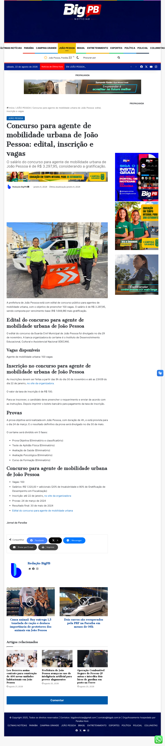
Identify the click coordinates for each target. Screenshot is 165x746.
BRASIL (81, 48)
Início (11, 107)
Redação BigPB (19, 187)
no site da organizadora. (40, 383)
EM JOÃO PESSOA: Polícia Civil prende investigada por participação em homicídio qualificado (112, 66)
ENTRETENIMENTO (97, 48)
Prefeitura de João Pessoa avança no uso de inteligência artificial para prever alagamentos (57, 675)
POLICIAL (142, 48)
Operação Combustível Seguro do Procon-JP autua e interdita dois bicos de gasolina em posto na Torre (90, 676)
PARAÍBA (29, 48)
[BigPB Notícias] (82, 12)
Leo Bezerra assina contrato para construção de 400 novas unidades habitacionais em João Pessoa (22, 676)
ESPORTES (116, 48)
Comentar (57, 700)
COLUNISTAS (150, 725)
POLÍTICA (130, 48)
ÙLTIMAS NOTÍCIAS (17, 725)
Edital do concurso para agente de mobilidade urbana (42, 510)
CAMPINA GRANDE (46, 48)
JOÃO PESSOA (67, 48)
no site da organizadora (57, 495)
